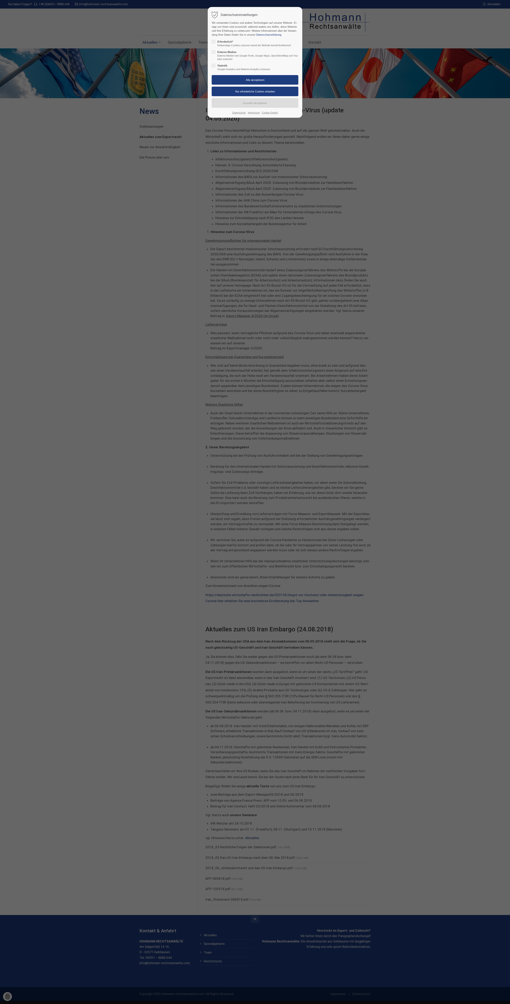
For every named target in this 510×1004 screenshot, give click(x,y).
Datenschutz (239, 112)
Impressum (254, 112)
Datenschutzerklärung (268, 34)
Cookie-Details (270, 112)
